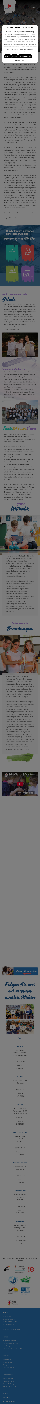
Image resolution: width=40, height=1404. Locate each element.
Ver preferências (25, 56)
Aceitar (7, 56)
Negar (14, 56)
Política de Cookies (20, 61)
